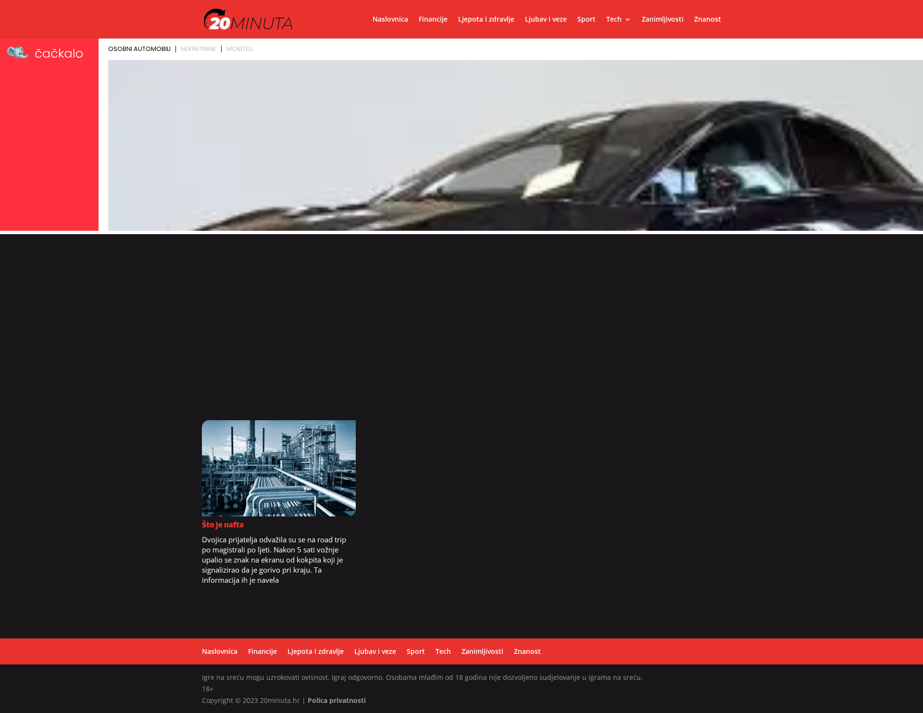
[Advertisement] (461, 306)
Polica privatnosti (337, 700)
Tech (614, 20)
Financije (433, 20)
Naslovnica (390, 20)
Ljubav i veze (546, 20)
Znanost (707, 20)
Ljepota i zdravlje (486, 20)
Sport (586, 20)
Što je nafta (223, 526)
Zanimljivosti (663, 20)
